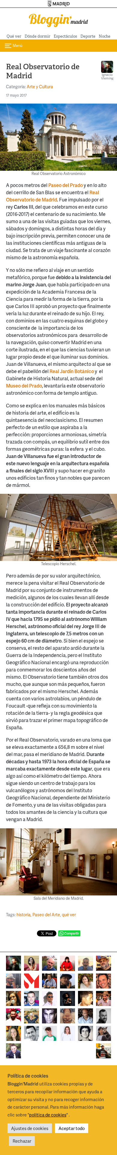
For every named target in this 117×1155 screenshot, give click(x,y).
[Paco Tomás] (67, 1015)
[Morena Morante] (13, 998)
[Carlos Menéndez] (49, 962)
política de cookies (47, 1115)
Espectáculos (65, 36)
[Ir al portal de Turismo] (58, 4)
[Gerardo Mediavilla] (49, 980)
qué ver (69, 914)
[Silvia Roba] (31, 962)
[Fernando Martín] (103, 980)
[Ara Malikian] (67, 998)
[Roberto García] (13, 1050)
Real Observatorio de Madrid (52, 196)
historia (23, 914)
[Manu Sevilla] (85, 962)
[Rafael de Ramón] (31, 1015)
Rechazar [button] (22, 1141)
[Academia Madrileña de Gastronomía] (31, 980)
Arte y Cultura (40, 86)
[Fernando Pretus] (67, 980)
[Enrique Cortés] (49, 998)
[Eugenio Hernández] (103, 962)
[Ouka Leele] (13, 1032)
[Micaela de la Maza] (103, 1032)
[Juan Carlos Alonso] (49, 1015)
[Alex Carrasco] (85, 998)
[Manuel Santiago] (13, 980)
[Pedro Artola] (49, 1032)
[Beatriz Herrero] (67, 1032)
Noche (104, 36)
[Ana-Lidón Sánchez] (67, 962)
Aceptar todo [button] (71, 1128)
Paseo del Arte (46, 914)
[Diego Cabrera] (103, 998)
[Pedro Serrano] (31, 1032)
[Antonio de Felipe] (13, 1015)
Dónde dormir (37, 36)
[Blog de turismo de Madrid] (58, 19)
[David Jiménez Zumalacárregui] (103, 1050)
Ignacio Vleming (107, 76)
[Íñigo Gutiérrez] (85, 1032)
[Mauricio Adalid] (85, 1015)
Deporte (87, 36)
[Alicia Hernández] (85, 980)
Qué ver (14, 36)
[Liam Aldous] (31, 998)
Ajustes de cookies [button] (29, 1128)
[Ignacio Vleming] (13, 962)
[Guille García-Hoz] (103, 1015)
